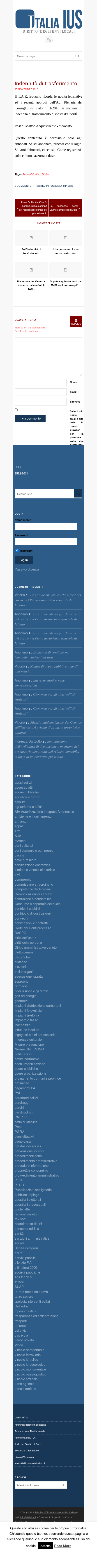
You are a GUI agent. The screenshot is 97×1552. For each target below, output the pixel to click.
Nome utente (23, 520)
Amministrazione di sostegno (30, 1424)
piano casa (23, 1141)
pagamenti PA (25, 1087)
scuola (19, 1243)
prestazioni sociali (28, 1146)
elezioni (20, 966)
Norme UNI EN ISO (29, 1049)
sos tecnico (23, 1276)
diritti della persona (28, 942)
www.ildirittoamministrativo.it (30, 1463)
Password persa (27, 569)
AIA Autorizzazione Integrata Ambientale (44, 811)
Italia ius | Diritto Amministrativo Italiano (56, 1512)
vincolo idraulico (26, 1359)
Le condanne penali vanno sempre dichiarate (64, 207)
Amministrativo (31, 174)
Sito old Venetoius (24, 1457)
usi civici (21, 1330)
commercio (23, 879)
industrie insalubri (27, 1029)
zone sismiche (25, 1388)
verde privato (24, 1339)
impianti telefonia (27, 1015)
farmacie (21, 986)
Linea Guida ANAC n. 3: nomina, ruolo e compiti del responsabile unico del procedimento (33, 207)
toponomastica (25, 1311)
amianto (20, 821)
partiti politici (23, 1112)
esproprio (21, 981)
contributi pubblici (27, 908)
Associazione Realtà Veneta (30, 1431)
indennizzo (22, 1024)
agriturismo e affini (28, 806)
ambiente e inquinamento (33, 816)
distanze (21, 961)
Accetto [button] (45, 1546)
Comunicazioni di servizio (33, 894)
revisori (20, 1218)
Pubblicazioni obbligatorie (33, 1189)
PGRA (19, 1131)
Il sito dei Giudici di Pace (28, 1444)
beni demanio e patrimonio (34, 850)
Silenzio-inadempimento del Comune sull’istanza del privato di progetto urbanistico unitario (48, 727)
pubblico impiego (61, 185)
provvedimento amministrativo (37, 1175)
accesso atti (23, 787)
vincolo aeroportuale (29, 1349)
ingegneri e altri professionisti (36, 1034)
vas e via (21, 1335)
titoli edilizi (22, 1306)
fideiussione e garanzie (31, 990)
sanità (19, 1233)
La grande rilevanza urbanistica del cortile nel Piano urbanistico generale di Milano (48, 599)
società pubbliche (27, 1272)
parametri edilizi (26, 1097)
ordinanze (22, 1082)
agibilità (20, 801)
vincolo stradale (26, 1378)
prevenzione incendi (29, 1151)
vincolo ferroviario (28, 1354)
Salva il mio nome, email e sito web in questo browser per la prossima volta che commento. (76, 428)
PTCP (19, 1179)
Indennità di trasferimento (46, 84)
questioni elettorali (28, 1199)
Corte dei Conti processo (33, 927)
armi (18, 830)
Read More (62, 1545)
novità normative (27, 1058)
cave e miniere (25, 859)
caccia (19, 855)
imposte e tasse (26, 1019)
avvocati (21, 840)
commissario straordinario (34, 884)
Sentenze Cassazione (27, 1450)
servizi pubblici (25, 1257)
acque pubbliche (27, 792)
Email (73, 392)
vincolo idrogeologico (30, 1364)
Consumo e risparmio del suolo (37, 903)
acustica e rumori (27, 797)
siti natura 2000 (26, 1267)
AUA (18, 835)
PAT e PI (21, 1116)
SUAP (19, 1286)
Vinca (19, 1344)
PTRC (19, 1184)
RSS (49, 39)
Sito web (75, 401)
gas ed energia (25, 995)
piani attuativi (24, 1136)
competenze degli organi (33, 889)
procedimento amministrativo (36, 1160)
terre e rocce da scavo (31, 1291)
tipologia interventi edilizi (32, 1301)
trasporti (21, 1320)
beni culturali (24, 845)
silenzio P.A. (23, 1262)
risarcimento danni (28, 1223)
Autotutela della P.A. (25, 1437)
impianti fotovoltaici (28, 1010)
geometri (21, 1000)
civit (18, 874)
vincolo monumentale (30, 1369)
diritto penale (24, 952)
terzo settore (24, 1296)
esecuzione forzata (29, 976)
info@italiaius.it (28, 1517)
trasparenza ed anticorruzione (36, 1315)
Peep (18, 1126)
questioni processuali (30, 1204)
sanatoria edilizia (27, 1228)
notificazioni (23, 1054)
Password (21, 535)
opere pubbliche (26, 1068)
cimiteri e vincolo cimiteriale (35, 869)
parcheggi (22, 1102)
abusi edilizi (23, 782)
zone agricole (24, 1383)
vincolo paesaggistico (30, 1374)
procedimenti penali (29, 1155)
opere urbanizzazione (30, 1073)
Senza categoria (27, 1247)
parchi (19, 1107)
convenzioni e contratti (31, 922)
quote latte (22, 1209)
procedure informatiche (31, 1165)
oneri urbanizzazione (30, 1063)
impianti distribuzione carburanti (38, 1005)
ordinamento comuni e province (38, 1078)
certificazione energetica (33, 864)
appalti (19, 825)
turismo (20, 1325)
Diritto (45, 174)
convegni (21, 918)
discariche (22, 957)
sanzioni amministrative (32, 1238)
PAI (17, 1092)
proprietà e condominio (31, 1170)
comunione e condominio (33, 898)
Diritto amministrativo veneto (36, 947)
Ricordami (26, 551)
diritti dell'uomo (25, 937)
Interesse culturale (28, 1039)
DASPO (20, 932)
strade (19, 1281)
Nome (73, 382)
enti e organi (23, 971)
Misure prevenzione (29, 1044)
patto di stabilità (26, 1121)
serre (18, 1252)
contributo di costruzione (33, 913)
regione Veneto (26, 1214)
